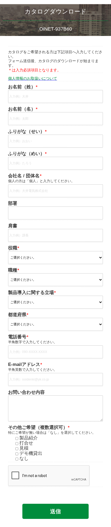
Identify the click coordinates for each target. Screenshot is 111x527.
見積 (24, 448)
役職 (12, 248)
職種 (12, 270)
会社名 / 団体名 (24, 176)
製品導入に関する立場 (31, 292)
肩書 (12, 226)
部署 (12, 203)
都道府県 (17, 314)
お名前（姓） (22, 87)
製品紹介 (28, 438)
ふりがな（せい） (26, 131)
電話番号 (17, 337)
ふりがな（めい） (26, 153)
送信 (55, 511)
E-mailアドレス (24, 364)
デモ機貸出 (30, 453)
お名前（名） (22, 109)
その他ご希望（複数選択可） (38, 427)
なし (24, 458)
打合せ (26, 443)
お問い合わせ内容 (26, 392)
